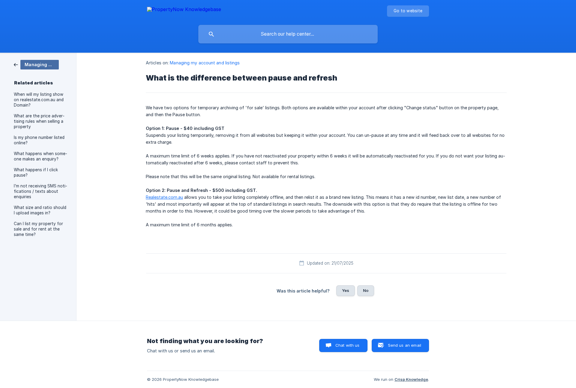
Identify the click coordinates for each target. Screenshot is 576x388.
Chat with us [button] (347, 345)
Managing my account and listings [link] (205, 62)
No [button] (365, 290)
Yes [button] (345, 290)
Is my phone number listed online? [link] (39, 140)
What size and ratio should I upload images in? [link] (40, 210)
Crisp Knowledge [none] (411, 379)
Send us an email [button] (404, 345)
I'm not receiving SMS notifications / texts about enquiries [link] (40, 191)
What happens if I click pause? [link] (36, 172)
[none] (184, 10)
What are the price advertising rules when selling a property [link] (39, 121)
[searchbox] (288, 34)
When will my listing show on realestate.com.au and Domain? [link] (39, 99)
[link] (36, 64)
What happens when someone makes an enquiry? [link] (40, 156)
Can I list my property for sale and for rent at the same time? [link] (38, 229)
